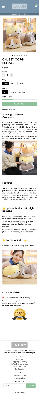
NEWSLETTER (19, 382)
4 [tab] (17, 55)
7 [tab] (23, 55)
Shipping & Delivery (19, 361)
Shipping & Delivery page (23, 232)
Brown (22, 92)
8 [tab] (24, 55)
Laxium (22, 393)
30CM (6, 84)
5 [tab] (19, 55)
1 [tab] (12, 55)
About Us (19, 359)
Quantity (5, 71)
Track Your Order (19, 366)
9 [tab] (26, 55)
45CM (13, 84)
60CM (21, 84)
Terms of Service (19, 375)
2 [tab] (14, 55)
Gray (5, 92)
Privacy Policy (19, 378)
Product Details (9, 109)
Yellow (13, 92)
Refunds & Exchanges (19, 364)
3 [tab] (16, 55)
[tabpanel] (19, 35)
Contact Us (19, 369)
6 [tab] (21, 55)
